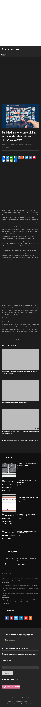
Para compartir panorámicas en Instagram (14, 402)
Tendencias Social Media (16, 144)
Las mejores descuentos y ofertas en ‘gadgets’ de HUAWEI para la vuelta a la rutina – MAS (21, 579)
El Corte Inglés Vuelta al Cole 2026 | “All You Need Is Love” (20, 588)
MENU (4, 55)
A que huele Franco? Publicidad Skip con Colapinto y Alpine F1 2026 (20, 594)
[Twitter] (16, 618)
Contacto (29, 704)
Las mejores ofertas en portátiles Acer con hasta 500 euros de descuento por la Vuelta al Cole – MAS (21, 601)
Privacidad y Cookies (21, 701)
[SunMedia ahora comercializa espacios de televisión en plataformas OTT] (20, 359)
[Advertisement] (20, 23)
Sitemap (10, 701)
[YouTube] (11, 618)
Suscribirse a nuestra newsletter (13, 704)
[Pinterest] (26, 618)
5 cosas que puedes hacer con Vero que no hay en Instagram (20, 440)
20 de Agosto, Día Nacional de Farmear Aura (16, 585)
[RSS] (30, 618)
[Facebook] (7, 618)
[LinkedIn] (21, 618)
